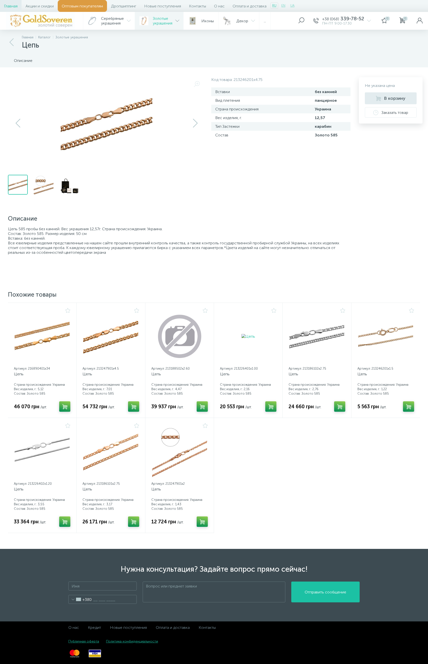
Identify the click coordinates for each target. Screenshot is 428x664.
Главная (11, 6)
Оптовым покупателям (82, 6)
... (265, 21)
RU (274, 5)
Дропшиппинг (123, 6)
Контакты (197, 6)
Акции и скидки (40, 6)
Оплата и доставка (250, 6)
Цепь (19, 374)
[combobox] (80, 599)
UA (292, 5)
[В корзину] (64, 406)
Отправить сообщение (325, 592)
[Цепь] (42, 336)
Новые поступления (162, 6)
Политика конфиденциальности (132, 641)
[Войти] (419, 21)
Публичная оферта (83, 641)
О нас (219, 6)
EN (283, 5)
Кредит (94, 627)
